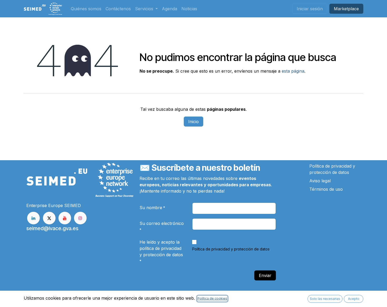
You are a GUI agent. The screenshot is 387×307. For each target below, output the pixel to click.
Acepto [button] (353, 299)
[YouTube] (64, 218)
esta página (293, 71)
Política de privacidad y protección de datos (231, 249)
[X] (49, 218)
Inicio (193, 121)
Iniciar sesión (310, 8)
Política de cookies (212, 298)
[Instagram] (80, 218)
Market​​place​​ (346, 8)
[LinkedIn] (33, 218)
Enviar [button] (265, 275)
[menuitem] (86, 8)
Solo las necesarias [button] (325, 299)
